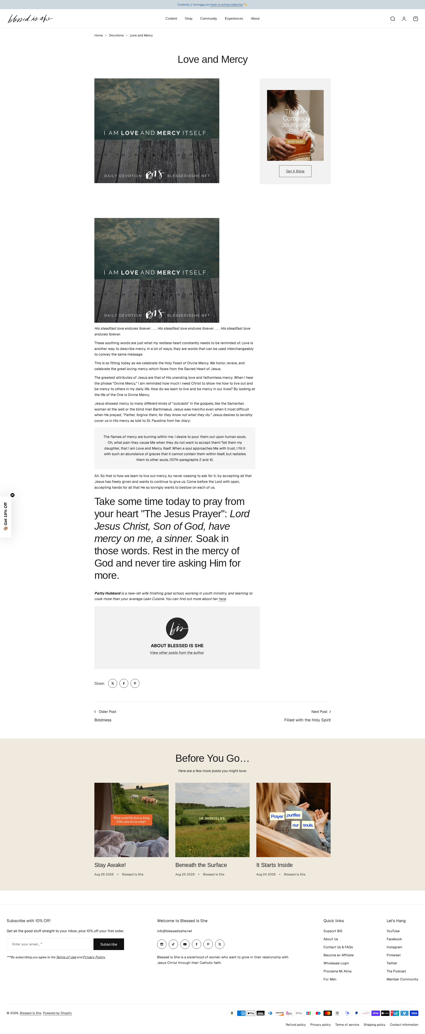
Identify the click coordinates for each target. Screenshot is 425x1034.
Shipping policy (375, 1025)
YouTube (393, 931)
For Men (329, 979)
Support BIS (332, 931)
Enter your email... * (27, 944)
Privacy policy (320, 1025)
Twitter (392, 963)
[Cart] (416, 19)
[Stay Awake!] (131, 820)
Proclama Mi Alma (337, 971)
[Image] (295, 125)
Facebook (394, 939)
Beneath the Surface (201, 865)
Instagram (394, 947)
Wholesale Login (336, 963)
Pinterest (394, 955)
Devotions (116, 35)
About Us (330, 939)
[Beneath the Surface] (212, 820)
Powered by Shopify (57, 1013)
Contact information (404, 1025)
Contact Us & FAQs (338, 947)
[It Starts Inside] (293, 820)
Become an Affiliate (338, 955)
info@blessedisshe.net (174, 931)
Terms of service (347, 1025)
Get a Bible (295, 171)
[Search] (392, 19)
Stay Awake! (110, 865)
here (222, 599)
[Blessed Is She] (30, 19)
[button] (5, 517)
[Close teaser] (12, 495)
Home (98, 35)
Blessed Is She (30, 1013)
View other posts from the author (177, 652)
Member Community (402, 979)
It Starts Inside (274, 865)
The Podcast (396, 971)
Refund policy (296, 1025)
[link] (112, 683)
